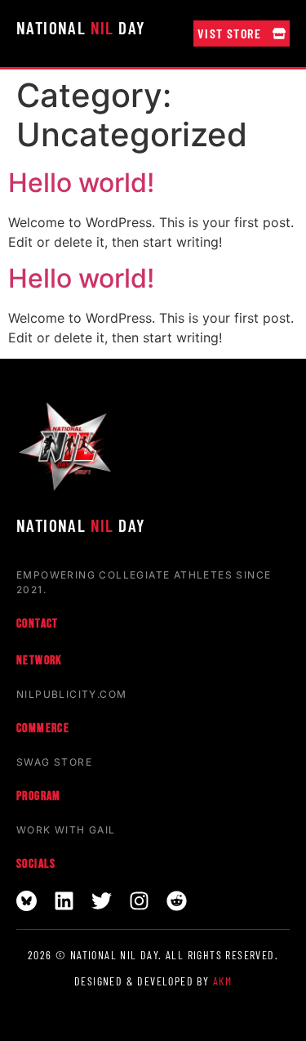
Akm (222, 981)
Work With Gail (66, 830)
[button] (241, 33)
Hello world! (81, 183)
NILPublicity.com (71, 694)
